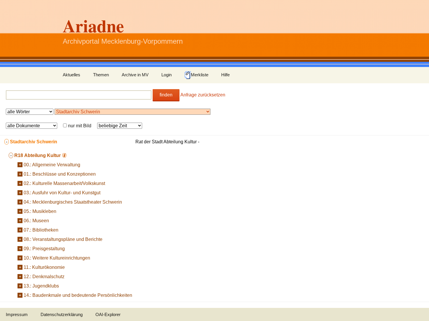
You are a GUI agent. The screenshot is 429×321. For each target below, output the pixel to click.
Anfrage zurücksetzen (202, 94)
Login (166, 74)
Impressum (17, 314)
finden (166, 94)
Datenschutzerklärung (62, 314)
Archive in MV (135, 74)
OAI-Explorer (108, 314)
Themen (101, 74)
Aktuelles (71, 74)
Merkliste (199, 74)
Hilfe (225, 74)
